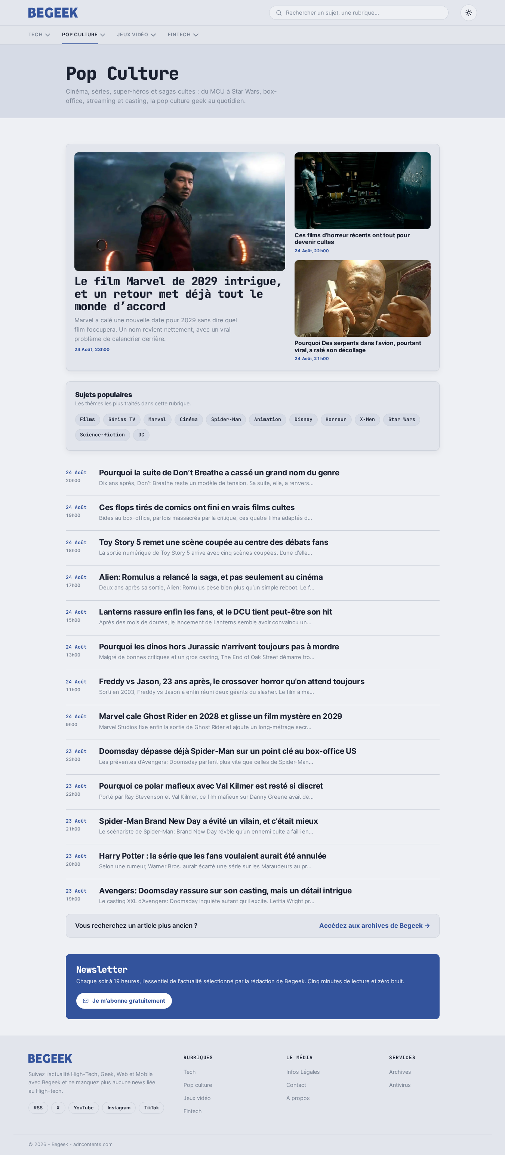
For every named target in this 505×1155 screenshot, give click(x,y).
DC (141, 435)
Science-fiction (102, 435)
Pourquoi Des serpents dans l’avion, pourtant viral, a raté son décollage (358, 346)
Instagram (119, 1107)
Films (87, 419)
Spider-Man (226, 419)
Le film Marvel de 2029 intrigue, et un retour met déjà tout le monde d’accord (178, 294)
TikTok (151, 1107)
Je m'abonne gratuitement (128, 1000)
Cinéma (189, 419)
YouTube (83, 1107)
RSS (38, 1107)
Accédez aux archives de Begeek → (374, 925)
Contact (296, 1085)
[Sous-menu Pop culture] (102, 35)
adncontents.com (93, 1144)
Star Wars (401, 419)
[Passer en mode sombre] (469, 12)
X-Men (367, 419)
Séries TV (121, 419)
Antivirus (400, 1085)
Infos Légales (303, 1072)
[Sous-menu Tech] (47, 35)
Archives (400, 1072)
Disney (303, 419)
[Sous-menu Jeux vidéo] (153, 35)
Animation (267, 419)
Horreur (336, 419)
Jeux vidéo (132, 34)
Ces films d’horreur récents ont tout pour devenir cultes (352, 239)
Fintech (179, 34)
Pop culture (80, 34)
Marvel (157, 419)
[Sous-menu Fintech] (195, 35)
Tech (35, 34)
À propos (298, 1098)
